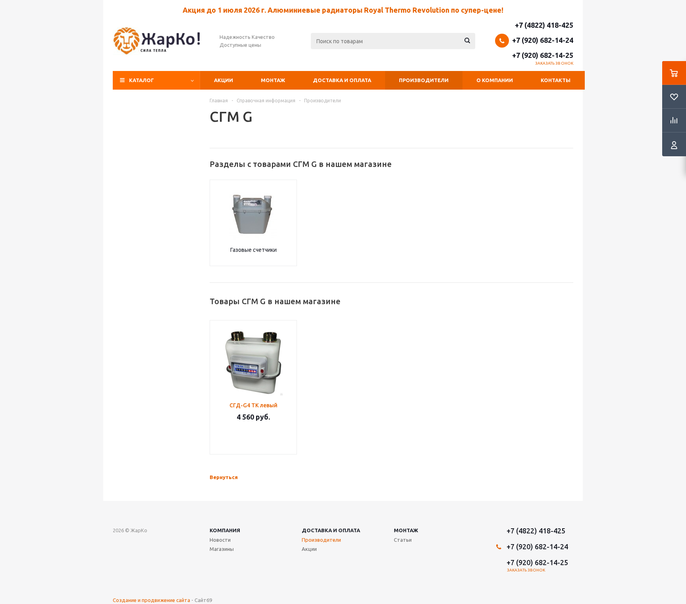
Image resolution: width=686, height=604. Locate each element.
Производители (424, 80)
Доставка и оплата (342, 80)
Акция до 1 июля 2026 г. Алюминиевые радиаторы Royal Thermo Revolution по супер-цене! (343, 10)
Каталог (141, 80)
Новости (220, 540)
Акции (223, 80)
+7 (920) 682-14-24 (542, 40)
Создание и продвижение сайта (151, 600)
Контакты (555, 80)
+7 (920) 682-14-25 (542, 55)
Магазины (222, 549)
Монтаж (273, 80)
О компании (494, 80)
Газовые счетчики (253, 250)
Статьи (403, 540)
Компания (225, 530)
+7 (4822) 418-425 (544, 25)
